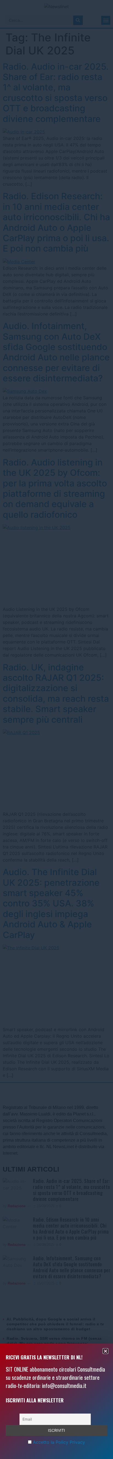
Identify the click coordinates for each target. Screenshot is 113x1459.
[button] (105, 1351)
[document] (56, 729)
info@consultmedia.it (64, 1385)
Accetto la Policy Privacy (59, 1442)
